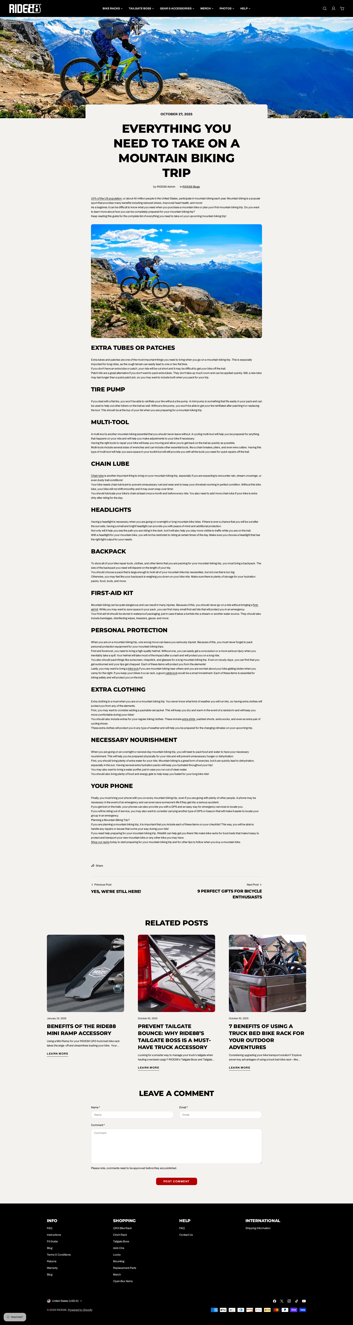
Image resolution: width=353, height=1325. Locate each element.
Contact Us (186, 1234)
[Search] (324, 8)
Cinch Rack (120, 1234)
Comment (98, 1125)
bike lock (133, 668)
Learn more (57, 1053)
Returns (51, 1261)
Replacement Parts (124, 1267)
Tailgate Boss (121, 1241)
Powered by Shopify (80, 1309)
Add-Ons (118, 1248)
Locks (117, 1254)
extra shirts (188, 719)
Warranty (52, 1267)
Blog (49, 1248)
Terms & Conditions (59, 1254)
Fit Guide (52, 1241)
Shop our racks (100, 842)
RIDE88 (62, 1309)
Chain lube (97, 475)
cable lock (171, 673)
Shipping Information (257, 1228)
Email (183, 1107)
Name (95, 1107)
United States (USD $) (65, 1300)
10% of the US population (106, 198)
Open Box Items (123, 1281)
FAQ (49, 1228)
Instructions (54, 1234)
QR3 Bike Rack (122, 1228)
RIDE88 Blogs (191, 186)
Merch (117, 1274)
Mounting (118, 1261)
